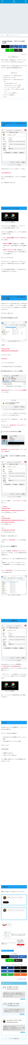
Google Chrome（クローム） (8, 950)
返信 (23, 999)
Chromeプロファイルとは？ (10, 77)
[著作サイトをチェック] (7, 967)
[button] (18, 50)
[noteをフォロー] (20, 971)
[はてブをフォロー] (7, 971)
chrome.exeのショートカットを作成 (13, 85)
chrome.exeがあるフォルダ (11, 83)
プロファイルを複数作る (9, 94)
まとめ (5, 96)
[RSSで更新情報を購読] (20, 974)
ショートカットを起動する (11, 92)
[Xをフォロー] (20, 967)
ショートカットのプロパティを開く (12, 87)
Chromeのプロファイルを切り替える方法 (13, 75)
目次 (12, 72)
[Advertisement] (14, 19)
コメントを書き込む (14, 1038)
